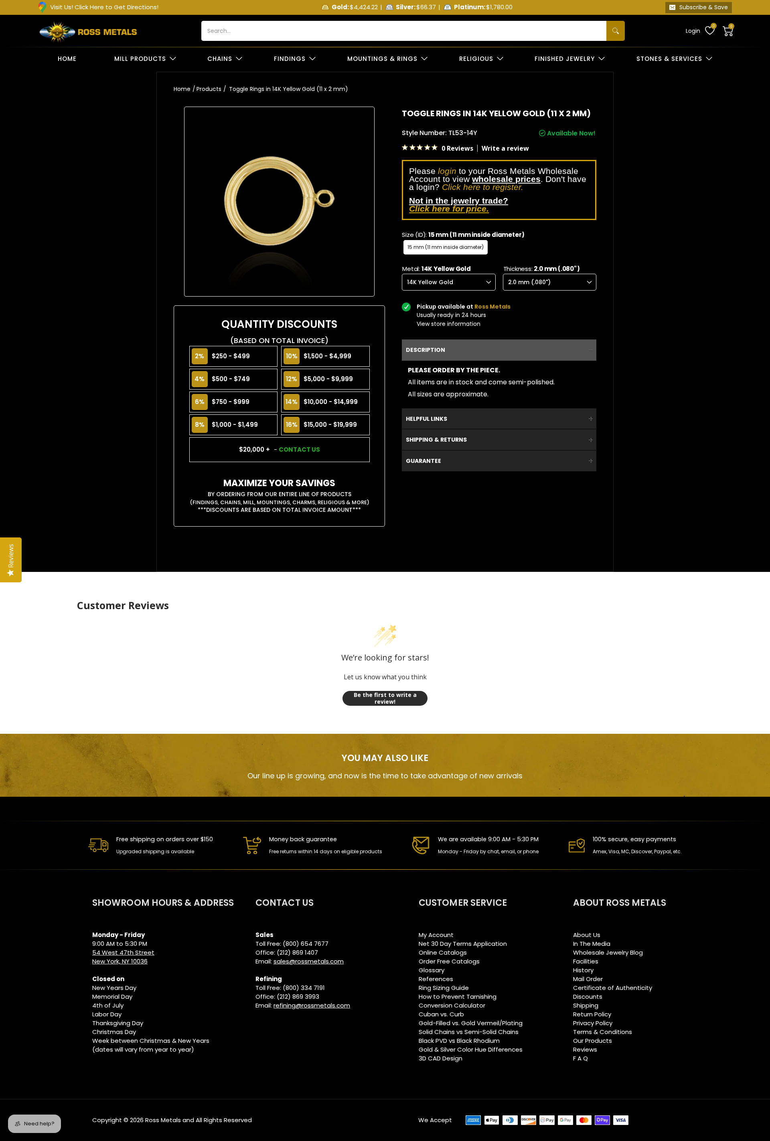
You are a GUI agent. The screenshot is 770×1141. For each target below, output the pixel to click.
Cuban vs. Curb (441, 1014)
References (436, 979)
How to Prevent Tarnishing (457, 996)
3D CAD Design (440, 1058)
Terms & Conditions (602, 1032)
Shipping (585, 1005)
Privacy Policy (592, 1023)
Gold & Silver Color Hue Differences (471, 1049)
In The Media (591, 943)
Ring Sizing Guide (444, 987)
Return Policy (592, 1014)
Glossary (431, 970)
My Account (436, 935)
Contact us (299, 449)
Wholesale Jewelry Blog (608, 952)
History (583, 970)
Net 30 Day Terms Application (463, 943)
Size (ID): (463, 235)
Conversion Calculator (452, 1005)
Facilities (585, 961)
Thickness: (541, 269)
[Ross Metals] (88, 31)
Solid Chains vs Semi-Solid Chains (469, 1032)
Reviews (585, 1049)
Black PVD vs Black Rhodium (459, 1040)
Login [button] (693, 31)
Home (182, 89)
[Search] (615, 31)
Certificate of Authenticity (612, 987)
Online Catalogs (443, 952)
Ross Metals (163, 1120)
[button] (728, 31)
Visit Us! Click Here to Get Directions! (104, 7)
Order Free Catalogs (449, 961)
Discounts (587, 996)
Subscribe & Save (703, 7)
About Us (586, 935)
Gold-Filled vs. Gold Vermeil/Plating (471, 1023)
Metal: (436, 269)
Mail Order (588, 979)
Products (209, 89)
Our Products (592, 1040)
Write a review (505, 148)
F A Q (580, 1058)
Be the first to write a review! (385, 698)
